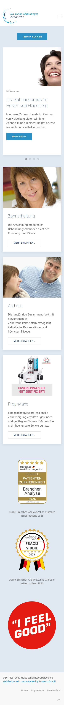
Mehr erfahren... (25, 242)
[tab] (26, 159)
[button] (59, 16)
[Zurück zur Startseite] (20, 16)
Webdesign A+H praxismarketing (21, 681)
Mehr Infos (19, 136)
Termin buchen (32, 36)
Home (24, 690)
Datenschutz (54, 690)
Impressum (37, 690)
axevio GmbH (48, 681)
